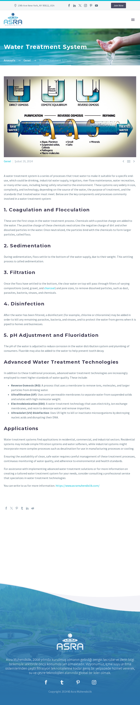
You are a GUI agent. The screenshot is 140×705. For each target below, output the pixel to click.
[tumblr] (62, 682)
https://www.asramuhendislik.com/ (78, 485)
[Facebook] (69, 5)
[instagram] (94, 682)
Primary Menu (133, 19)
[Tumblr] (22, 508)
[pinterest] (78, 682)
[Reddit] (32, 508)
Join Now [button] (118, 5)
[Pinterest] (91, 5)
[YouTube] (96, 5)
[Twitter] (80, 5)
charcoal (49, 288)
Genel (7, 161)
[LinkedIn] (74, 5)
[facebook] (46, 682)
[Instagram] (85, 5)
